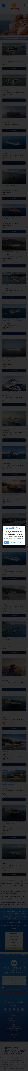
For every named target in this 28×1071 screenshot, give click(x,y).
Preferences (14, 542)
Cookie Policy (11, 538)
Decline (21, 542)
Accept (6, 542)
